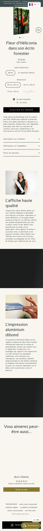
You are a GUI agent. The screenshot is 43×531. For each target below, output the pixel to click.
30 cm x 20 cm (13, 85)
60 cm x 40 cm (29, 85)
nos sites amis (30, 510)
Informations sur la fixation (14, 139)
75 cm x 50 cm (13, 91)
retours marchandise (15, 510)
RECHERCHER (11, 504)
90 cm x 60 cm (29, 91)
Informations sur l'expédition (14, 146)
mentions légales (12, 507)
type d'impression (21, 67)
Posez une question (11, 153)
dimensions (21, 80)
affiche (10, 73)
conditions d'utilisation (28, 507)
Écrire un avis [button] (21, 489)
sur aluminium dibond (26, 73)
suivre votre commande (28, 504)
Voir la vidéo (22, 275)
